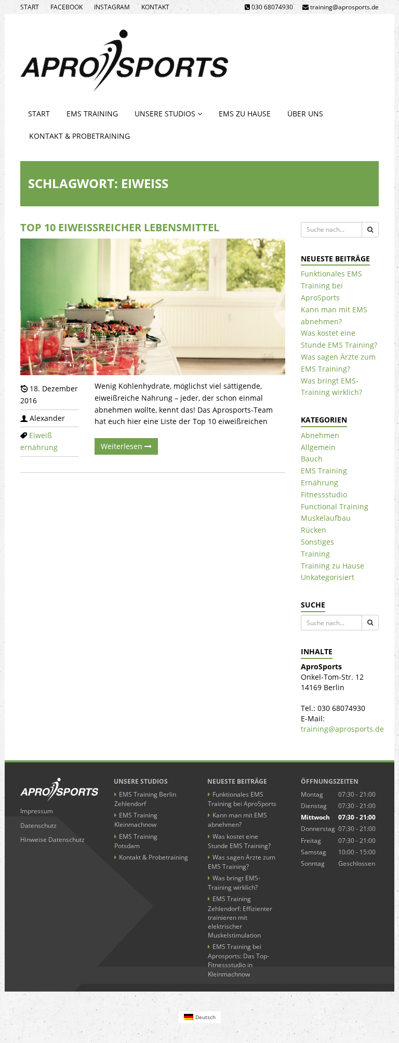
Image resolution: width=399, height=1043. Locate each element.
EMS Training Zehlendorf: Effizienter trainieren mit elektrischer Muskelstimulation (240, 917)
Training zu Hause (332, 566)
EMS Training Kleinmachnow (135, 820)
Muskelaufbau (326, 518)
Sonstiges (317, 542)
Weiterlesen (122, 446)
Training (315, 554)
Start (29, 7)
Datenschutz (38, 825)
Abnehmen (320, 435)
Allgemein (318, 447)
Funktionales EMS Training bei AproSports (331, 285)
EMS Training (92, 113)
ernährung (39, 447)
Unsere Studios (166, 113)
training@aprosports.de (342, 729)
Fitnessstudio (324, 494)
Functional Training (334, 506)
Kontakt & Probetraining (79, 136)
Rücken (313, 530)
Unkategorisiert (327, 577)
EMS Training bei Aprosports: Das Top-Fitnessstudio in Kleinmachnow (238, 960)
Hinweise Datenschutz (52, 839)
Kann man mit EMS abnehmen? (237, 820)
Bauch (312, 459)
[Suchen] (370, 229)
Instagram (112, 7)
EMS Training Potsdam (135, 841)
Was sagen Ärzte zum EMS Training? (241, 862)
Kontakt (155, 7)
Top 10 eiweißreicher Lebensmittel (119, 227)
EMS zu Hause (245, 113)
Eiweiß (40, 435)
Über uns (305, 113)
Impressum (36, 811)
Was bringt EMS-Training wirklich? (234, 883)
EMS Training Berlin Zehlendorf (145, 799)
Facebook (66, 7)
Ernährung (319, 482)
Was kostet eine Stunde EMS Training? (239, 841)
